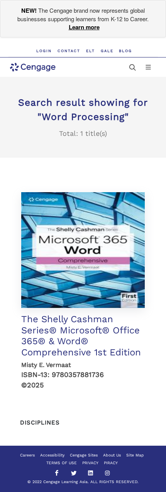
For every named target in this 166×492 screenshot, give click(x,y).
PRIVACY (90, 462)
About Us (112, 455)
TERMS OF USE (61, 462)
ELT (90, 51)
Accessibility (52, 455)
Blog (125, 51)
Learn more (84, 27)
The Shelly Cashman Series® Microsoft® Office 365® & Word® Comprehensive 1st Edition (81, 336)
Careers (27, 455)
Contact (69, 51)
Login (44, 51)
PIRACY (111, 462)
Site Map (135, 455)
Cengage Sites (84, 455)
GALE (107, 51)
